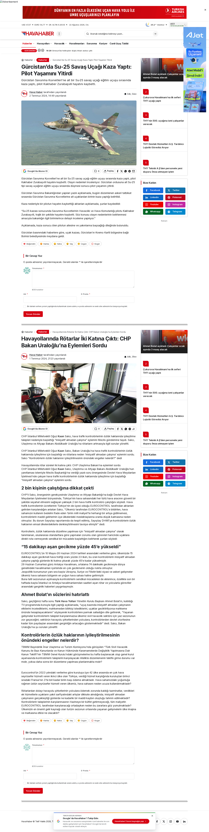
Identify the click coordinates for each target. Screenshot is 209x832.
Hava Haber (36, 92)
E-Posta (85, 294)
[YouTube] (177, 821)
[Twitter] (163, 821)
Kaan (61, 436)
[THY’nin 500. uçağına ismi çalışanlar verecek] (164, 116)
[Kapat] (205, 9)
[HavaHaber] (37, 33)
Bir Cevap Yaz (34, 255)
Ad (25, 294)
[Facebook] (157, 821)
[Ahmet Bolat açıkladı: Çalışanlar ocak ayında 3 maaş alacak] (164, 69)
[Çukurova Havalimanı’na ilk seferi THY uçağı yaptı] (164, 93)
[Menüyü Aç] (59, 34)
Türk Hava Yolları (65, 601)
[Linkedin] (184, 821)
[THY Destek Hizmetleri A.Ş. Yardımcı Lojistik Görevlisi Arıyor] (164, 139)
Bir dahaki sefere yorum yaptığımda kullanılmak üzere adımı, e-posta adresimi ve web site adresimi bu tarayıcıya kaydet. (77, 306)
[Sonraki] (42, 50)
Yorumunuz (38, 268)
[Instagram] (170, 821)
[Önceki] (39, 50)
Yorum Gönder (33, 314)
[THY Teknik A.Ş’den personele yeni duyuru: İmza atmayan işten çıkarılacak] (164, 163)
